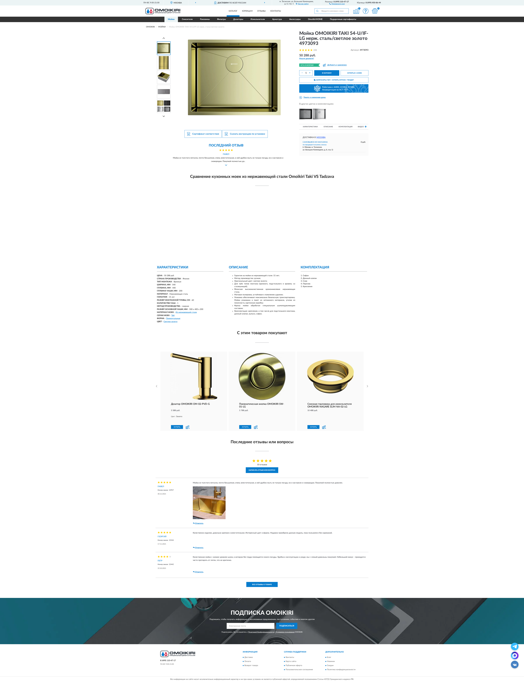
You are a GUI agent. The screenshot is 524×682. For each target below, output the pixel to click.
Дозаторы (238, 19)
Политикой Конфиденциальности (261, 632)
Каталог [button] (233, 11)
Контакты (275, 11)
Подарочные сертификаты (343, 19)
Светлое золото (170, 322)
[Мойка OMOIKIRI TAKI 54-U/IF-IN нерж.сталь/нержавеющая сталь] (319, 114)
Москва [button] (320, 137)
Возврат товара (251, 665)
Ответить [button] (199, 523)
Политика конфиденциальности (341, 670)
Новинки (331, 661)
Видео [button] (361, 126)
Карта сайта (291, 661)
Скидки (330, 665)
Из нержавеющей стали (186, 312)
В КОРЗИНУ (327, 73)
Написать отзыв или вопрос (262, 470)
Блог (329, 657)
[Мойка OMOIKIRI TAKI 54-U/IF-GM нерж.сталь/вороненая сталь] (305, 114)
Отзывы (261, 11)
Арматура (277, 19)
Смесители (187, 19)
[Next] (164, 116)
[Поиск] (317, 11)
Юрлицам (247, 11)
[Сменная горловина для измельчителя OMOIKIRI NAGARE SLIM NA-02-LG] (330, 376)
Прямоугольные (173, 318)
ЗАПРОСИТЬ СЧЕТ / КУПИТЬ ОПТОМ (335, 80)
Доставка (248, 657)
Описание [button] (328, 126)
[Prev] (164, 38)
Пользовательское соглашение (299, 670)
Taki (173, 315)
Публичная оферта (294, 665)
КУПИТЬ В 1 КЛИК (354, 73)
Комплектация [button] (345, 126)
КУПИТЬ (177, 427)
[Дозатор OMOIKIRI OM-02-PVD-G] (194, 376)
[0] (375, 11)
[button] (337, 4)
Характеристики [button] (310, 126)
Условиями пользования (285, 632)
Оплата (247, 661)
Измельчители (258, 19)
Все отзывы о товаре (262, 584)
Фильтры (221, 19)
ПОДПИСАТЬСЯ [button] (286, 626)
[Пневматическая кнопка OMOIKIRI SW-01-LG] (262, 376)
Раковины (205, 19)
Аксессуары (295, 19)
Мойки (171, 19)
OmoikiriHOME (315, 19)
